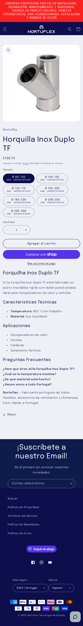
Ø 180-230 (19, 201)
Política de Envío (19, 533)
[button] (5, 29)
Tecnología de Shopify (52, 615)
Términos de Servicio (23, 516)
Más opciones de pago (41, 263)
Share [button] (11, 414)
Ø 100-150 (52, 178)
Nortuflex (32, 615)
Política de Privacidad (23, 507)
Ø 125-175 (18, 189)
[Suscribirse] (71, 483)
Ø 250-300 (18, 212)
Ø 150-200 (52, 189)
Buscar (13, 498)
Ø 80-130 (18, 178)
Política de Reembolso (24, 524)
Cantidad (9, 222)
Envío (26, 163)
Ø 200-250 (52, 201)
